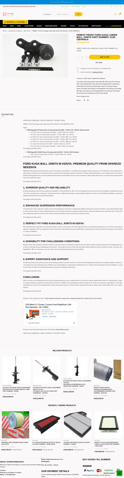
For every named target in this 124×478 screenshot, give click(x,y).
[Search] (78, 14)
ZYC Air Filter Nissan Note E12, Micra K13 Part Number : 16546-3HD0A (46, 443)
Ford (87, 96)
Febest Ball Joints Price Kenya (102, 86)
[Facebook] (84, 100)
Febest (83, 96)
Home (5, 31)
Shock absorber (7, 385)
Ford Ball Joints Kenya (88, 88)
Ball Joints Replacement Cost (86, 84)
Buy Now (99, 62)
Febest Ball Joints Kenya (84, 86)
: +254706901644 (7, 474)
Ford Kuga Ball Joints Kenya (105, 88)
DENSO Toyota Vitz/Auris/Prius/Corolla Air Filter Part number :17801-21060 (106, 444)
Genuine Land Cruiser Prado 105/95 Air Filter (14, 443)
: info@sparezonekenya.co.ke (52, 459)
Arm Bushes (96, 385)
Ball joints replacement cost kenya (107, 84)
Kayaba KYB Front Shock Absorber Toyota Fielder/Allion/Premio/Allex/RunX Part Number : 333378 (77, 383)
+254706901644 (116, 26)
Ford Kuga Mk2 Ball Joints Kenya (101, 91)
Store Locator (65, 6)
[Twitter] (88, 100)
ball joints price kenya (112, 81)
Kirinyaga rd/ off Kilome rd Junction (10, 472)
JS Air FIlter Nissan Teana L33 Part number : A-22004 (76, 443)
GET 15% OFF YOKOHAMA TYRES (62, 2)
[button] (119, 14)
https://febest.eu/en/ (62, 329)
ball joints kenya (85, 81)
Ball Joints (27, 31)
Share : (79, 100)
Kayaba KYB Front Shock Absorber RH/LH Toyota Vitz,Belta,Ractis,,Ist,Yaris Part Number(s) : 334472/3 (47, 390)
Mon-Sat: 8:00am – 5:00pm (49, 465)
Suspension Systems (15, 31)
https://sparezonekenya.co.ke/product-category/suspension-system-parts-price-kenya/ (73, 298)
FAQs (84, 6)
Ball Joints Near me (98, 81)
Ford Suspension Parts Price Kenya (96, 93)
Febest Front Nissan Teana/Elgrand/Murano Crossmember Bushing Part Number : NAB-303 (104, 390)
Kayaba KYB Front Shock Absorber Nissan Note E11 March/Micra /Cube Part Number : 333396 (16, 389)
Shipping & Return (97, 72)
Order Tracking (75, 6)
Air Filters (4, 440)
